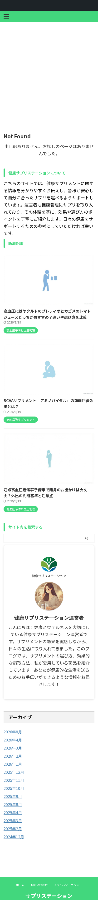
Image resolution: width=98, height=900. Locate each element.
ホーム (20, 885)
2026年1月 (13, 764)
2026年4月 (13, 740)
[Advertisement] (49, 73)
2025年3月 (13, 820)
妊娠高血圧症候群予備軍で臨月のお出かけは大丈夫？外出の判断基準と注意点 (45, 493)
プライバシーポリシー (68, 885)
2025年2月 (13, 828)
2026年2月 (13, 756)
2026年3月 (13, 748)
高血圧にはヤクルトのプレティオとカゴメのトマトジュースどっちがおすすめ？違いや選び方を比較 (47, 314)
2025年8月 (13, 804)
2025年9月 (13, 796)
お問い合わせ (39, 885)
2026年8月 (13, 732)
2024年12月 (14, 836)
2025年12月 (14, 772)
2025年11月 (14, 780)
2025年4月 (13, 812)
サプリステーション (49, 895)
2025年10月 (14, 788)
